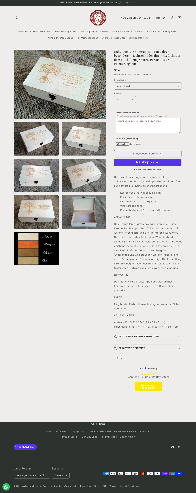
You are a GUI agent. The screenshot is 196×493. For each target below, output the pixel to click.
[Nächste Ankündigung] (181, 3)
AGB (104, 486)
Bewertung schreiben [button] (148, 386)
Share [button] (120, 358)
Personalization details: (141, 114)
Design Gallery (128, 436)
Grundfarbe (120, 80)
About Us (144, 431)
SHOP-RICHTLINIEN (100, 431)
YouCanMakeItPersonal (32, 486)
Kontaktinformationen (129, 486)
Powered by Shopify (52, 486)
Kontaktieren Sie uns (125, 431)
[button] (17, 18)
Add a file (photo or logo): (128, 138)
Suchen (48, 431)
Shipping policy (77, 431)
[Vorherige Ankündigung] (14, 3)
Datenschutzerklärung (90, 486)
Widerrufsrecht (70, 486)
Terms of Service (69, 436)
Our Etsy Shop (89, 436)
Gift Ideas (61, 431)
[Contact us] (6, 487)
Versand (118, 74)
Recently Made (109, 436)
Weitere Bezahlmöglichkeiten (147, 170)
